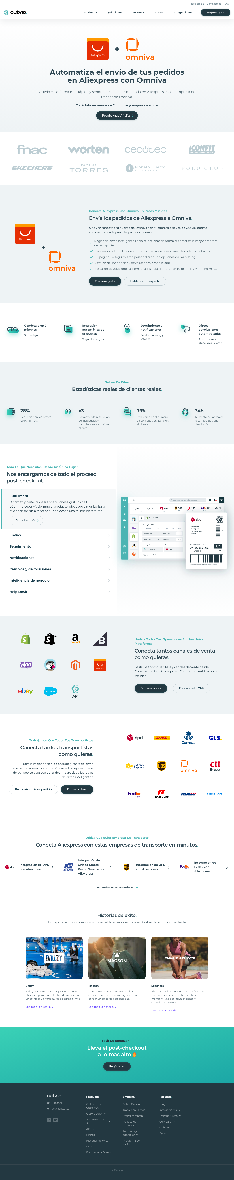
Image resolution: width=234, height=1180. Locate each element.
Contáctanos (214, 3)
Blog (162, 1104)
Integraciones (183, 12)
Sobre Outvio (131, 1104)
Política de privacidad (129, 1123)
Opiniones (165, 1127)
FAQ (226, 3)
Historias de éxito (97, 1140)
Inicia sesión (197, 3)
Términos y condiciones (130, 1133)
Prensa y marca (133, 1115)
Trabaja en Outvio (134, 1110)
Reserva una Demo (98, 1152)
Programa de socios (131, 1142)
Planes (159, 12)
